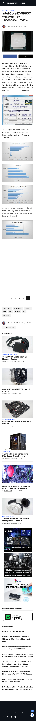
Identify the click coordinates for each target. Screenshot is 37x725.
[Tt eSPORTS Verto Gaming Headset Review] (17, 344)
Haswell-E (27, 308)
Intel (10, 311)
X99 (24, 311)
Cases (4, 451)
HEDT (4, 311)
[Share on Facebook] (10, 56)
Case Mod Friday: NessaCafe (13, 631)
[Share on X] (25, 56)
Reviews (12, 10)
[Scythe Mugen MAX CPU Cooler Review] (17, 376)
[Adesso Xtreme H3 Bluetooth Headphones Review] (17, 506)
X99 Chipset (6, 315)
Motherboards (7, 419)
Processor (17, 311)
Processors (6, 10)
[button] (3, 3)
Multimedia (10, 354)
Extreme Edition (18, 308)
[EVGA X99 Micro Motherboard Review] (17, 409)
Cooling (5, 387)
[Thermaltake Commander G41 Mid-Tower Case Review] (17, 441)
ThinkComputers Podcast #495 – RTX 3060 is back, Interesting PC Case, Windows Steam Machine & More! (16, 664)
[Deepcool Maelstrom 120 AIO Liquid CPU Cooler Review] (17, 474)
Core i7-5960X (7, 308)
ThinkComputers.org (15, 3)
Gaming (5, 354)
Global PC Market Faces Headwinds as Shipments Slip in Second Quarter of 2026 (16, 639)
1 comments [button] (10, 328)
